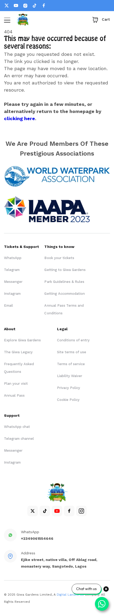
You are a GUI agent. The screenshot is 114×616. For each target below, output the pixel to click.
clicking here (19, 118)
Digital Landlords (70, 594)
